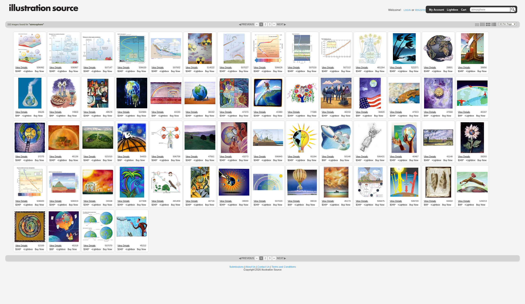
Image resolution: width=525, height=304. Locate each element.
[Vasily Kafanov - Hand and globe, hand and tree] (404, 152)
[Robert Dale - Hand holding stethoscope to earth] (234, 195)
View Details (21, 67)
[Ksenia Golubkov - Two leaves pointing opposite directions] (438, 197)
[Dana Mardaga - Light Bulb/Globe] (302, 152)
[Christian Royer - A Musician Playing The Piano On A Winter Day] (336, 197)
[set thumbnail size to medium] (482, 25)
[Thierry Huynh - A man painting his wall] (131, 236)
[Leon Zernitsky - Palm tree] (132, 197)
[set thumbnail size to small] (477, 25)
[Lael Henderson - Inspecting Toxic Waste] (336, 108)
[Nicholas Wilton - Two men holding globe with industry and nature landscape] (200, 197)
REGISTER (421, 10)
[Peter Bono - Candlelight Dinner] (64, 108)
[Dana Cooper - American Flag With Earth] (370, 108)
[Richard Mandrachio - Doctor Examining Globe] (234, 152)
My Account (436, 9)
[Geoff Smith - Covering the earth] (472, 105)
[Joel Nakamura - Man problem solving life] (30, 241)
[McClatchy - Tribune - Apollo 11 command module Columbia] (370, 152)
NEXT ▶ (281, 24)
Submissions (236, 266)
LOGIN (407, 10)
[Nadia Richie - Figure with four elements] (234, 108)
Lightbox (452, 9)
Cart (463, 9)
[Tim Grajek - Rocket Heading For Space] (336, 150)
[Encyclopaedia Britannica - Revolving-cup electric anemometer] (166, 149)
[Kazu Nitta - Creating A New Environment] (472, 63)
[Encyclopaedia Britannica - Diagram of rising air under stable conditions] (97, 60)
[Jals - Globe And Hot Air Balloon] (302, 195)
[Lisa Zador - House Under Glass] (63, 149)
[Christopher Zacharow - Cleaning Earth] (200, 104)
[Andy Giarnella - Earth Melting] (131, 108)
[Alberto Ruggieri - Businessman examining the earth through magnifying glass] (472, 192)
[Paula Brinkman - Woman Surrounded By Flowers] (302, 103)
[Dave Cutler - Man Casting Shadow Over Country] (404, 103)
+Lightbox (28, 71)
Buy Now (39, 71)
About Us (250, 266)
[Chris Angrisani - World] (438, 62)
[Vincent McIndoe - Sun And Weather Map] (438, 108)
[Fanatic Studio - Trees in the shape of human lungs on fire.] (97, 148)
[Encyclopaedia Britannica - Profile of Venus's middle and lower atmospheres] (29, 197)
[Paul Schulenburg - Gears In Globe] (29, 152)
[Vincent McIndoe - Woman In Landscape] (200, 149)
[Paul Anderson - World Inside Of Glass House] (97, 194)
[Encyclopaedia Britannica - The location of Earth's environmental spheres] (63, 193)
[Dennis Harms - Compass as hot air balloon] (64, 241)
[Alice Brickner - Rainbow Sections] (166, 103)
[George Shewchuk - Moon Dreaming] (131, 152)
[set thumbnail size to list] (494, 25)
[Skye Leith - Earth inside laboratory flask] (29, 108)
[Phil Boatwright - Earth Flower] (472, 152)
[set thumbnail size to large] (488, 25)
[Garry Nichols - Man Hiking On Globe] (268, 108)
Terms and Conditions (284, 266)
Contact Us (263, 266)
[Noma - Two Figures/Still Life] (98, 108)
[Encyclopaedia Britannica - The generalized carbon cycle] (268, 146)
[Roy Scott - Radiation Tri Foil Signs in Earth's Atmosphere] (200, 63)
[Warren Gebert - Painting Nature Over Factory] (438, 146)
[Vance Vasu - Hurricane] (404, 63)
